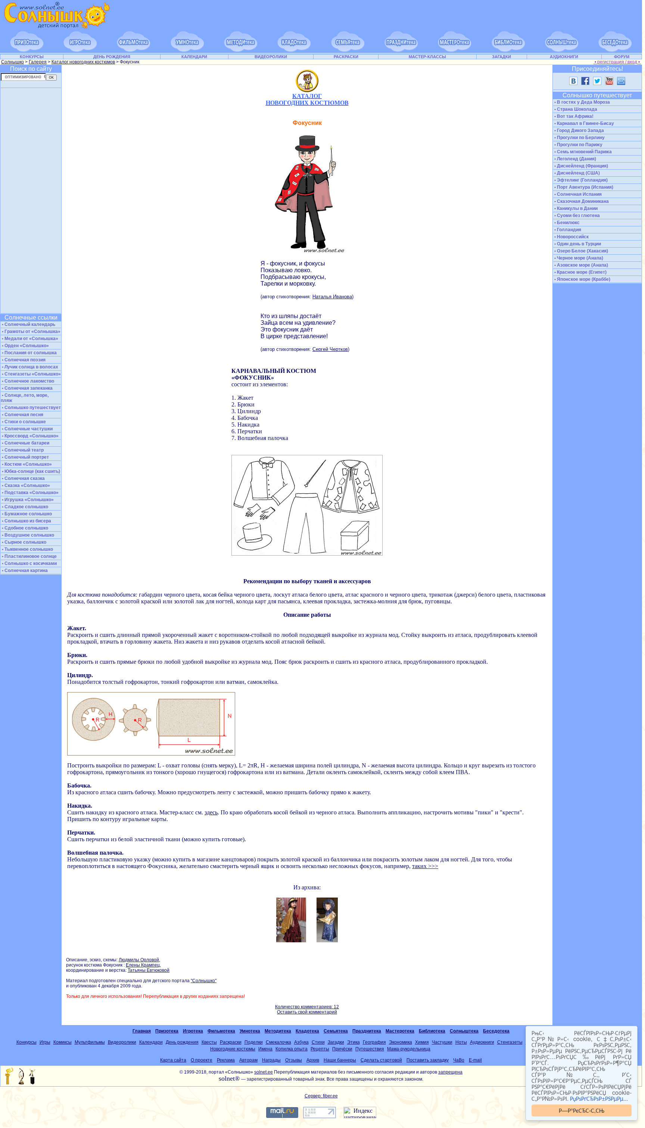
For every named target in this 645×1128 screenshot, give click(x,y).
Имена (265, 1049)
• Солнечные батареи (25, 443)
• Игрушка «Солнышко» (27, 499)
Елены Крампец (143, 965)
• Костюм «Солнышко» (26, 464)
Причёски (342, 1049)
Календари (151, 1042)
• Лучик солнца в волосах (29, 367)
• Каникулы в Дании (575, 208)
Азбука (301, 1042)
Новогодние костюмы (232, 1049)
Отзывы (293, 1060)
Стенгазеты (510, 1042)
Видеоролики (122, 1042)
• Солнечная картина (24, 570)
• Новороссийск (571, 236)
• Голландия (567, 229)
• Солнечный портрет (25, 457)
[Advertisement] (30, 200)
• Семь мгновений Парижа (582, 151)
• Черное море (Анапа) (578, 258)
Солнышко (12, 62)
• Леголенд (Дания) (574, 158)
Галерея (38, 62)
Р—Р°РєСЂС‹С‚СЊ (581, 1110)
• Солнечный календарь (28, 324)
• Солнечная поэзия (23, 359)
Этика (353, 1042)
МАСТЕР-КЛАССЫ (427, 56)
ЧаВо (458, 1060)
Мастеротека (400, 1031)
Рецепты (320, 1049)
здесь (211, 812)
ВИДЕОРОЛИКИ (271, 56)
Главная (142, 1031)
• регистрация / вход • (617, 62)
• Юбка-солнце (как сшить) (30, 471)
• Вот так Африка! (573, 116)
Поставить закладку (427, 1060)
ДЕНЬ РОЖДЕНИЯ (111, 56)
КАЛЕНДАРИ (194, 56)
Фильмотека (221, 1031)
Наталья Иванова (332, 296)
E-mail (475, 1060)
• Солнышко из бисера (26, 521)
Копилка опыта (291, 1049)
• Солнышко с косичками (29, 563)
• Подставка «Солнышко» (30, 492)
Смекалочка (278, 1042)
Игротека (193, 1031)
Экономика (400, 1042)
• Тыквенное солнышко (27, 549)
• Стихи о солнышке (23, 421)
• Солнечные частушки (27, 428)
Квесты (209, 1042)
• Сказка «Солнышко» (25, 485)
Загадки (336, 1042)
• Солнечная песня (22, 414)
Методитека (278, 1031)
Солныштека (464, 1031)
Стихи (318, 1042)
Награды (271, 1060)
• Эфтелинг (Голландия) (580, 180)
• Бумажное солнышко (26, 513)
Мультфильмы (90, 1042)
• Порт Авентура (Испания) (583, 187)
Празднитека (366, 1031)
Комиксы (62, 1042)
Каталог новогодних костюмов (83, 62)
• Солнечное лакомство (27, 381)
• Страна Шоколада (575, 109)
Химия (422, 1042)
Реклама (226, 1060)
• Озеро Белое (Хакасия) (580, 251)
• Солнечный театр (22, 450)
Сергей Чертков (330, 349)
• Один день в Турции (577, 243)
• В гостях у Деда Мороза (581, 102)
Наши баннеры (340, 1060)
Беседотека (496, 1031)
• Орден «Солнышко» (25, 345)
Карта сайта (173, 1060)
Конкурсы (26, 1042)
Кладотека (307, 1031)
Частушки (442, 1042)
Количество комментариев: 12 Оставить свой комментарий (307, 1009)
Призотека (166, 1031)
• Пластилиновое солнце (29, 556)
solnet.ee (263, 1072)
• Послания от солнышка (29, 352)
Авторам (248, 1060)
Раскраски (231, 1042)
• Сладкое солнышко (24, 506)
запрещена (450, 1072)
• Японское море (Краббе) (581, 279)
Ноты (461, 1042)
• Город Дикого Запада (578, 130)
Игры (45, 1042)
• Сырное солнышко (23, 542)
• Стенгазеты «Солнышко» (31, 374)
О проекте (201, 1060)
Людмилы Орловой (139, 959)
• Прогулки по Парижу (577, 144)
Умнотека (250, 1031)
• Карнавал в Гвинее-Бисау (583, 123)
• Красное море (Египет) (580, 272)
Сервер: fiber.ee (321, 1096)
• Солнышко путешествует (31, 407)
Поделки (253, 1042)
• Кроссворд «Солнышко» (30, 436)
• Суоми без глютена (576, 215)
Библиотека (432, 1031)
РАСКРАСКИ (346, 56)
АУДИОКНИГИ (564, 56)
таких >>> (425, 866)
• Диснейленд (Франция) (580, 166)
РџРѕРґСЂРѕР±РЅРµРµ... (599, 1098)
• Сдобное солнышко (24, 528)
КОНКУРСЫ (32, 56)
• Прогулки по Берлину (579, 137)
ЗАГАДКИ (501, 56)
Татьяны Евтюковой (148, 970)
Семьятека (336, 1031)
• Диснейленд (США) (576, 173)
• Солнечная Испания (577, 194)
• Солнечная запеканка (27, 388)
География (374, 1042)
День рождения (182, 1042)
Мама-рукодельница (408, 1049)
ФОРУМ (621, 56)
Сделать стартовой (381, 1060)
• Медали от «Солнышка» (29, 338)
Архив (312, 1060)
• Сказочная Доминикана (581, 201)
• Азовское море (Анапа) (580, 265)
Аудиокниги (482, 1042)
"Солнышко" (203, 980)
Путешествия (369, 1049)
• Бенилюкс (566, 222)
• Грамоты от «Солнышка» (30, 331)
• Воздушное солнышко (27, 535)
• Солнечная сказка (23, 478)
